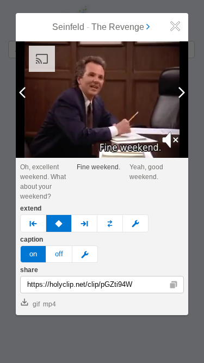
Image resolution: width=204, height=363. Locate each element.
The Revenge (117, 27)
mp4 (49, 304)
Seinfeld (68, 27)
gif (36, 304)
